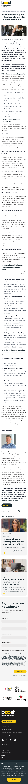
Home (3, 11)
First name (5, 618)
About (3, 755)
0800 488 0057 (6, 729)
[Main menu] (25, 4)
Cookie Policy (20, 775)
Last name (5, 626)
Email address (6, 642)
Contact (3, 757)
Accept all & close (14, 780)
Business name (6, 634)
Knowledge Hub (6, 752)
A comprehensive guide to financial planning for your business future (16, 11)
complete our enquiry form (9, 500)
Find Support (5, 750)
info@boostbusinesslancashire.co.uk (12, 732)
